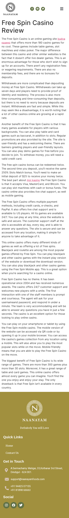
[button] (62, 9)
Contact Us (12, 452)
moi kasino (33, 180)
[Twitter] (43, 9)
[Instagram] (32, 9)
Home (9, 445)
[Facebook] (37, 9)
